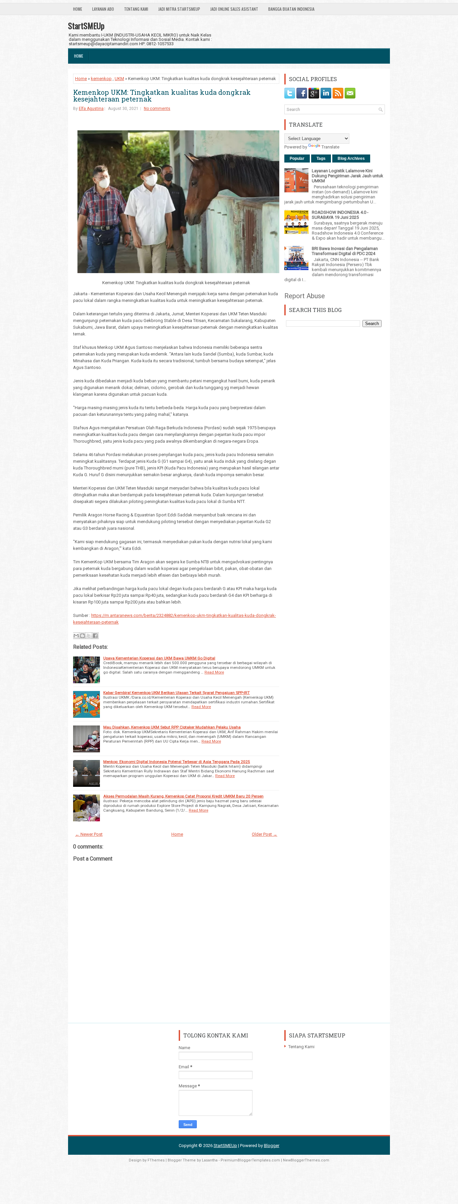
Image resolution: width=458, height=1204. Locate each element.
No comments (157, 108)
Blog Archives (351, 158)
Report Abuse (304, 296)
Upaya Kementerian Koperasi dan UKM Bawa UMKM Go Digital (159, 658)
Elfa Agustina (91, 108)
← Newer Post (89, 834)
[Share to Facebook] (95, 635)
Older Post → (264, 834)
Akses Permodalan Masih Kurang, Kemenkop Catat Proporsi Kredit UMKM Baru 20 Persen (183, 796)
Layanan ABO (103, 9)
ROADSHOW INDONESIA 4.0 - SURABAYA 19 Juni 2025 (340, 215)
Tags (321, 158)
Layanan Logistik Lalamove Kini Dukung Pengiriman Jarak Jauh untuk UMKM (347, 175)
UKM (119, 78)
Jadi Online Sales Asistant (234, 9)
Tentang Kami (136, 9)
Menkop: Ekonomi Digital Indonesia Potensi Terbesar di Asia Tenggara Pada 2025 (176, 761)
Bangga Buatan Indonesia (291, 9)
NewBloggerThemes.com (306, 1160)
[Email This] (76, 635)
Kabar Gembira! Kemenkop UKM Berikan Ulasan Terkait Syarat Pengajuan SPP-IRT (176, 692)
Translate (330, 146)
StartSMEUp (86, 25)
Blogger (271, 1145)
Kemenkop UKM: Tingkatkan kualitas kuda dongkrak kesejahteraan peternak (162, 95)
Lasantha (210, 1160)
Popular (297, 158)
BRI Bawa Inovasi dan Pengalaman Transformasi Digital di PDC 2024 (345, 251)
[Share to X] (88, 635)
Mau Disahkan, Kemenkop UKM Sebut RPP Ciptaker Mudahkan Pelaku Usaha (172, 727)
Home (77, 9)
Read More (214, 672)
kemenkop (101, 78)
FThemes (156, 1160)
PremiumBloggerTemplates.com (250, 1160)
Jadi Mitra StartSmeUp (179, 9)
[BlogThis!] (82, 635)
